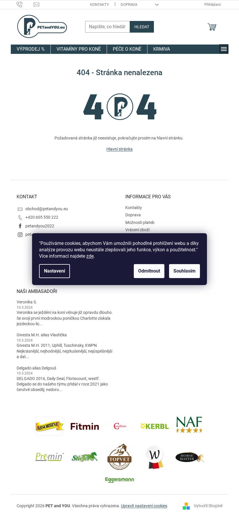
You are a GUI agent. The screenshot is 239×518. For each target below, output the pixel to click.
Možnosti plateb (139, 222)
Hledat (141, 26)
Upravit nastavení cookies (144, 505)
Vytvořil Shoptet (208, 505)
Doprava (129, 4)
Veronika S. (27, 302)
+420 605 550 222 (41, 217)
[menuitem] (30, 49)
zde (90, 256)
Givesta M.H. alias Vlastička (42, 335)
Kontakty (99, 4)
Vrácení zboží (137, 229)
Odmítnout (149, 271)
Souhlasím (184, 271)
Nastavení (54, 271)
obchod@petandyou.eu (46, 208)
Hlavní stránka (119, 149)
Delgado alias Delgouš (36, 368)
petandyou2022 (39, 226)
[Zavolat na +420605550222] (25, 4)
